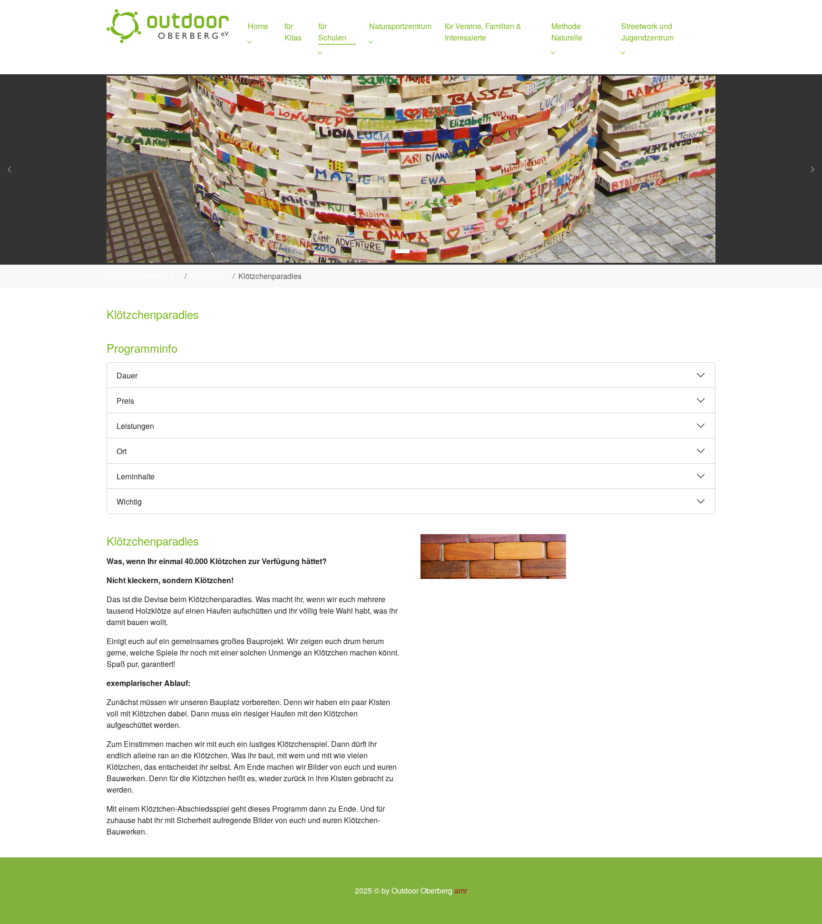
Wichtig (129, 501)
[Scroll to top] (801, 903)
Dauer (127, 375)
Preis (125, 400)
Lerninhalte (136, 476)
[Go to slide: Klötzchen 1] (402, 251)
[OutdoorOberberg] (168, 26)
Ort (122, 451)
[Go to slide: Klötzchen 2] (419, 251)
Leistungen (135, 425)
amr (460, 890)
